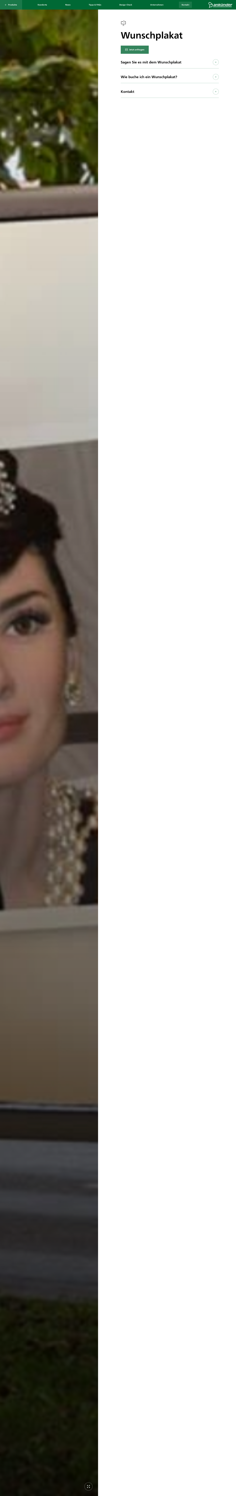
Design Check (125, 5)
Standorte (42, 5)
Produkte (12, 5)
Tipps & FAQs (95, 5)
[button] (170, 63)
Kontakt (185, 5)
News (68, 5)
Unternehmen (156, 5)
